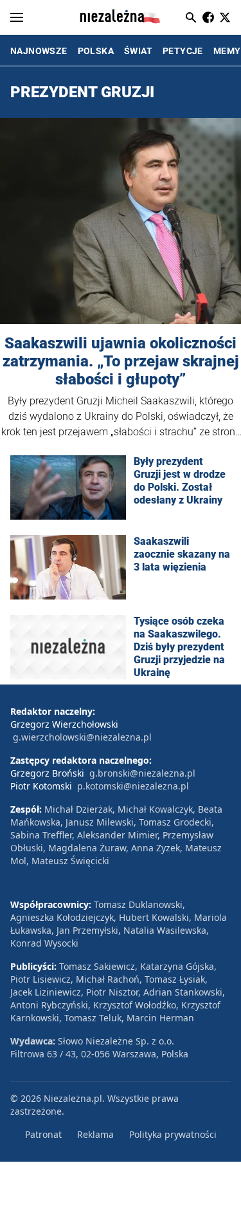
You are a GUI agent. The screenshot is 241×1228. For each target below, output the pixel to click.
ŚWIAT (138, 51)
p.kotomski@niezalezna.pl (133, 786)
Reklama (95, 1134)
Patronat (43, 1134)
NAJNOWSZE (38, 51)
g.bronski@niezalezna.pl (142, 773)
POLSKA (96, 51)
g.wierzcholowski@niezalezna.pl (82, 737)
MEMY (227, 51)
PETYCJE (183, 51)
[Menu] (16, 17)
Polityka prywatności (173, 1134)
